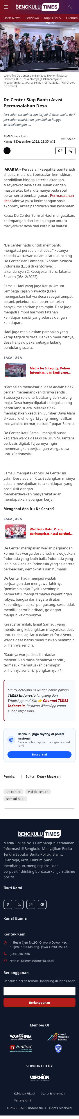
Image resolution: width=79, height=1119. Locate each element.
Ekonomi (72, 18)
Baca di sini (39, 754)
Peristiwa (32, 18)
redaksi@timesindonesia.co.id (32, 961)
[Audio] (60, 150)
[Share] (70, 150)
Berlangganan (39, 1002)
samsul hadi (15, 799)
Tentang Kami (22, 1100)
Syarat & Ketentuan (53, 1093)
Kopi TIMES (52, 18)
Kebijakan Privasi (24, 1093)
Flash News (12, 18)
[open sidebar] (6, 7)
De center (13, 792)
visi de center (38, 792)
